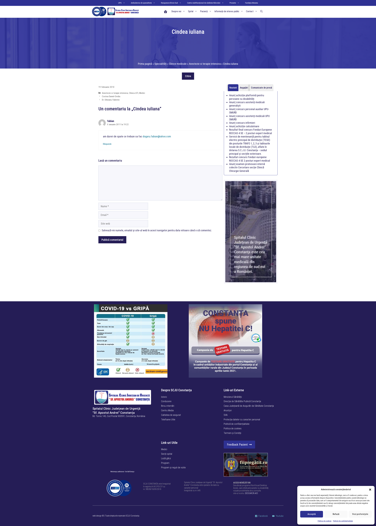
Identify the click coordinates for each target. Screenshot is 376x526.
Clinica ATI (133, 93)
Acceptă (312, 514)
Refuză (336, 514)
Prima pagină (145, 63)
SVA (226, 415)
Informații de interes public (226, 11)
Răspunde (107, 144)
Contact (250, 11)
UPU (120, 3)
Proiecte (233, 3)
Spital (190, 11)
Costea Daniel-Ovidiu (111, 96)
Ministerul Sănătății (233, 397)
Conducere (166, 401)
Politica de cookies (324, 521)
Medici (142, 93)
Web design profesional (117, 471)
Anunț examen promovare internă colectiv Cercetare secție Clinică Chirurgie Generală (247, 167)
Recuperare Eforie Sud (169, 3)
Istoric (164, 397)
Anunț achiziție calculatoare (244, 126)
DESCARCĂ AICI (251, 493)
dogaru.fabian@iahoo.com (157, 136)
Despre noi (176, 11)
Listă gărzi (166, 458)
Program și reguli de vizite (173, 467)
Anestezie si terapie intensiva (205, 63)
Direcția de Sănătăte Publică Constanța (242, 401)
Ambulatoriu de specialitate (141, 3)
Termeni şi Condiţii (232, 433)
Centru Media (167, 410)
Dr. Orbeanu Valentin (111, 99)
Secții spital (166, 453)
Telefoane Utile (168, 419)
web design (97, 516)
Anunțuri (228, 410)
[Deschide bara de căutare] (261, 11)
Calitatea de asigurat (171, 415)
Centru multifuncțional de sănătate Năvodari (203, 3)
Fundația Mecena (251, 3)
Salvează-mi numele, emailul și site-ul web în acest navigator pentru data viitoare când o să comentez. (157, 230)
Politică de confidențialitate (343, 521)
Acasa (165, 11)
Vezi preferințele (360, 514)
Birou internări (167, 405)
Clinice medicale (178, 63)
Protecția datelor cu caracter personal (242, 419)
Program (165, 463)
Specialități (160, 63)
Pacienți (204, 11)
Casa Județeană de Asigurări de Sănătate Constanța (249, 405)
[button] (370, 489)
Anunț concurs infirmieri (242, 122)
